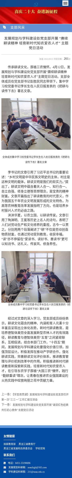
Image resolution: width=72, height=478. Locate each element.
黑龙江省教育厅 (27, 444)
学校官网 (40, 448)
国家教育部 (10, 444)
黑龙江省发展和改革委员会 (18, 448)
